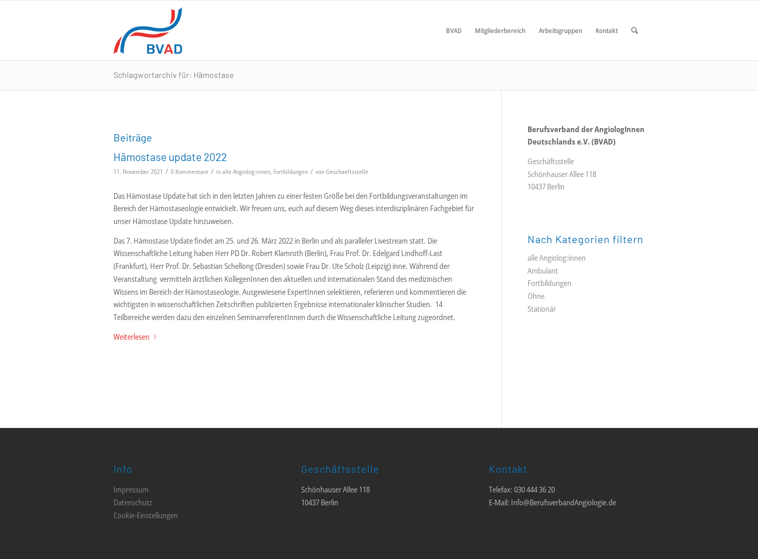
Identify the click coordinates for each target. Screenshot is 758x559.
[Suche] (634, 30)
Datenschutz (132, 502)
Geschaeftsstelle (347, 171)
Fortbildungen (290, 171)
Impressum (131, 489)
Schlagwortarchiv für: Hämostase (173, 74)
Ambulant (543, 270)
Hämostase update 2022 (170, 156)
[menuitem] (453, 30)
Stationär (542, 309)
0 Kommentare (189, 171)
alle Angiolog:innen (246, 171)
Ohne (536, 296)
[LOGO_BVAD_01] (178, 30)
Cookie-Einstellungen (145, 515)
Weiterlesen (131, 336)
